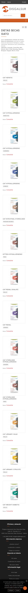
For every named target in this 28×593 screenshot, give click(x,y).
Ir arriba (25, 588)
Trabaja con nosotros (14, 550)
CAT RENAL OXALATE (10, 289)
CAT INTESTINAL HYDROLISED (14, 219)
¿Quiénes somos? (14, 544)
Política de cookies (14, 578)
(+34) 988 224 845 (7, 536)
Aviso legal (14, 572)
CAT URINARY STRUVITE (12, 469)
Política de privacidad (14, 575)
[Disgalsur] (14, 9)
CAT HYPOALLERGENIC (11, 113)
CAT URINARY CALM (10, 434)
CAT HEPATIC (8, 77)
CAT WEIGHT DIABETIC (11, 505)
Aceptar (17, 590)
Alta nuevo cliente (14, 564)
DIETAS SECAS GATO (10, 32)
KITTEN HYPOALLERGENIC (12, 254)
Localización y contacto (14, 547)
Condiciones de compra (14, 561)
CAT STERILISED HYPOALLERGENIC (10, 361)
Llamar (9, 2)
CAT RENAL (7, 325)
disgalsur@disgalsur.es (19, 536)
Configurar (11, 590)
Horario (3, 2)
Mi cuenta (14, 558)
